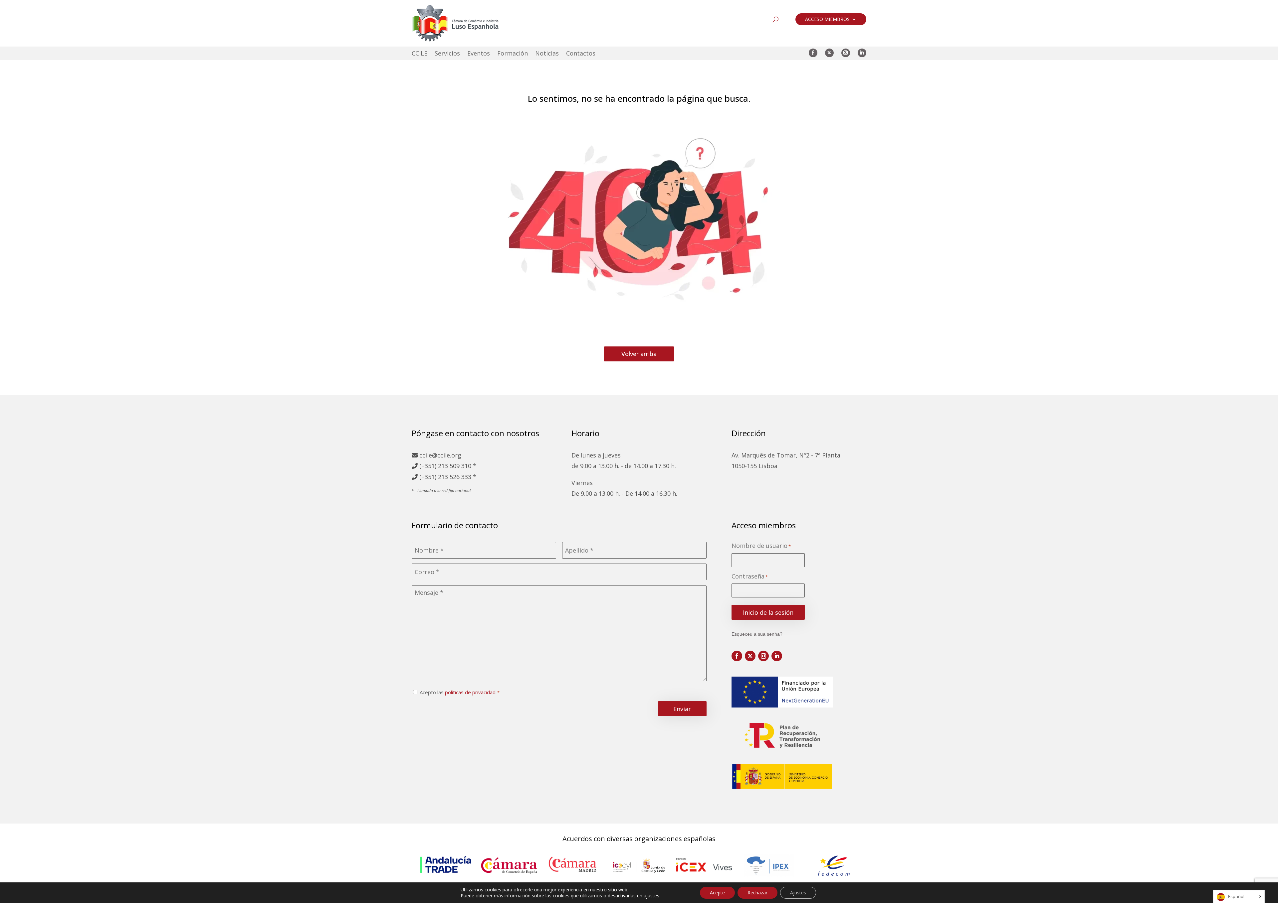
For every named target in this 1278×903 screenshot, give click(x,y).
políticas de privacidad (470, 692)
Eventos (478, 54)
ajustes (651, 896)
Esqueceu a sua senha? (757, 634)
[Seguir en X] (829, 53)
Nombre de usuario (761, 546)
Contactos (580, 54)
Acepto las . (458, 692)
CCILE (419, 54)
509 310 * (463, 466)
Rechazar (757, 892)
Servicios (447, 54)
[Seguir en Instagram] (845, 53)
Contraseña (750, 576)
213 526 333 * (457, 477)
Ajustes (798, 892)
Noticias (547, 54)
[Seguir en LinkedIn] (862, 53)
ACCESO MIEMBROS (827, 19)
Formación (512, 54)
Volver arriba (639, 354)
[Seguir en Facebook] (813, 53)
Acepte (717, 892)
